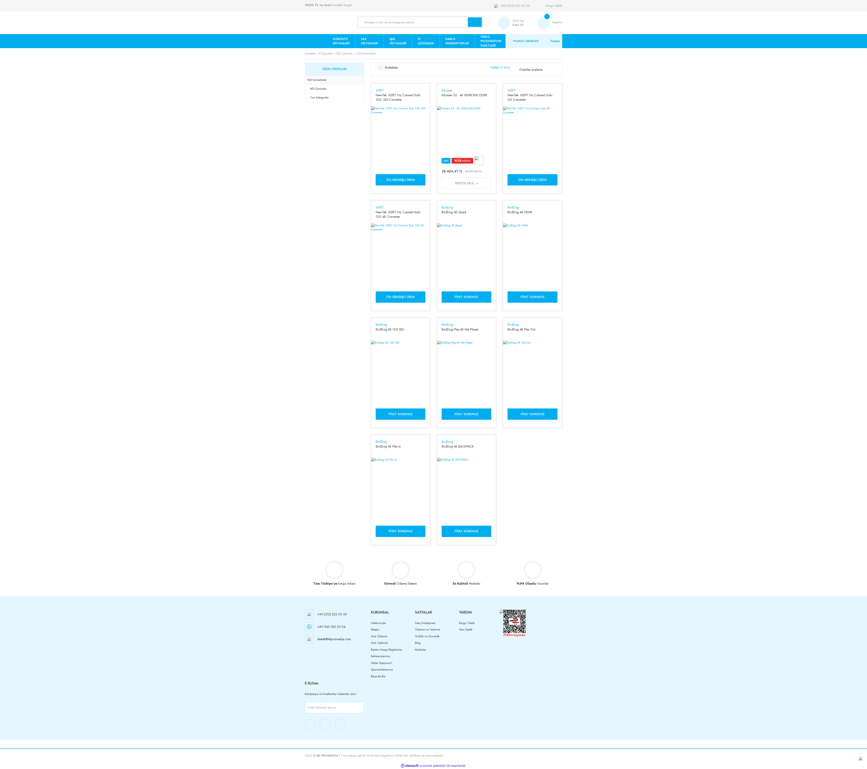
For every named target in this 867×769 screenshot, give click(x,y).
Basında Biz (378, 676)
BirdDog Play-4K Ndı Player (460, 329)
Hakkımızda (378, 623)
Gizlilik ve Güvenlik (427, 636)
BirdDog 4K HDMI (520, 212)
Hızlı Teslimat (379, 643)
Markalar (420, 649)
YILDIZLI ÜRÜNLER (526, 41)
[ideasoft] (410, 766)
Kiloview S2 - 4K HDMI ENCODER (464, 95)
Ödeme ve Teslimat (427, 629)
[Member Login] (505, 22)
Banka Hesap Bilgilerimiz (386, 649)
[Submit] (360, 707)
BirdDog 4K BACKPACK (458, 446)
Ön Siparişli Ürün (400, 180)
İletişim (555, 41)
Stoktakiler (391, 67)
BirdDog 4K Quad (454, 212)
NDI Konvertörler (366, 54)
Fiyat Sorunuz (466, 297)
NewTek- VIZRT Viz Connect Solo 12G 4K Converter (398, 214)
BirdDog (447, 207)
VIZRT (380, 90)
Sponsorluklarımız (382, 669)
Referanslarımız (380, 656)
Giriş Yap (518, 20)
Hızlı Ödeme (379, 636)
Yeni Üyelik (466, 629)
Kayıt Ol (518, 24)
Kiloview (447, 90)
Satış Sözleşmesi (425, 623)
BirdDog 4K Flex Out (521, 329)
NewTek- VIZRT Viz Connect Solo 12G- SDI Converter (398, 97)
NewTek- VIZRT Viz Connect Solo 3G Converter (530, 97)
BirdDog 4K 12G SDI (390, 329)
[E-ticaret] (433, 766)
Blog (418, 643)
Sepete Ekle (464, 183)
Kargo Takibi (554, 5)
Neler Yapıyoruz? (381, 663)
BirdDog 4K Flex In (388, 446)
